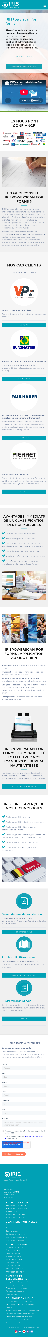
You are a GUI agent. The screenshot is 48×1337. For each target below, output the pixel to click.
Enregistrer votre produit (17, 1282)
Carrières (8, 1197)
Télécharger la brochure (24, 66)
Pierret (24, 492)
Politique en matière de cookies (19, 1323)
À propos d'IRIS (11, 1192)
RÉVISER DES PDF (14, 1266)
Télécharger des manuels (16, 1288)
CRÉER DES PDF (13, 1253)
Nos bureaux (10, 1195)
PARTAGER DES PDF (15, 1269)
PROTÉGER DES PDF (15, 1272)
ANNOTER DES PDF (14, 1259)
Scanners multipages (15, 1240)
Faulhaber (24, 438)
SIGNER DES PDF (13, 1256)
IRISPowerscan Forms (15, 1215)
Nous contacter (12, 1294)
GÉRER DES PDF (13, 1263)
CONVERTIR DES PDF (15, 1247)
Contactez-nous (24, 57)
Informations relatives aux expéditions (22, 1310)
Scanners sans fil (13, 1231)
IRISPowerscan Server (15, 1218)
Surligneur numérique (15, 1234)
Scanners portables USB (16, 1237)
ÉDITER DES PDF (13, 1250)
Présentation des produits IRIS (19, 1301)
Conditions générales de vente (19, 1317)
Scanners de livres (14, 1225)
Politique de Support (15, 1291)
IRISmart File (11, 1211)
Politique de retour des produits (20, 1313)
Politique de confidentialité (17, 1320)
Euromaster (24, 379)
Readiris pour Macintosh (16, 1208)
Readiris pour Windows (16, 1205)
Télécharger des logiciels (16, 1285)
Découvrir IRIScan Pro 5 (24, 786)
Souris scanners (13, 1228)
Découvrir (24, 1019)
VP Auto (24, 325)
